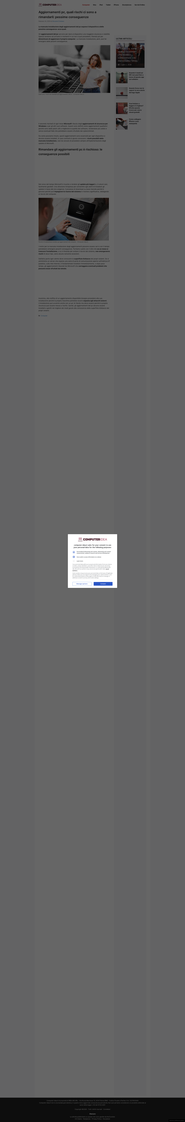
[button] (92, 561)
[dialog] (92, 561)
